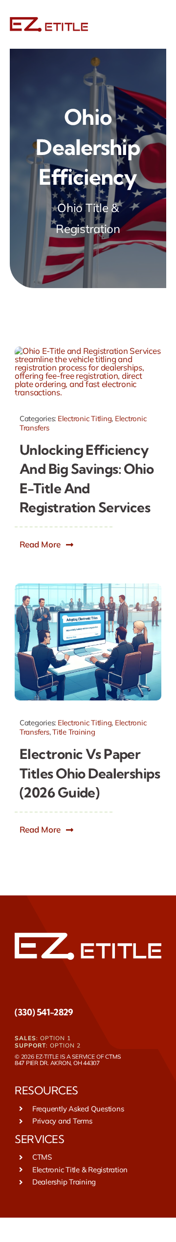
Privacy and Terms (62, 1121)
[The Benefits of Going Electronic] (88, 351)
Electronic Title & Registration (80, 1169)
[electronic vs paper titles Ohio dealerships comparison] (88, 587)
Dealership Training (64, 1181)
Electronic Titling (84, 418)
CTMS (112, 1056)
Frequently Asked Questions (78, 1108)
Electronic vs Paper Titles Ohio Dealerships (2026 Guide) (90, 772)
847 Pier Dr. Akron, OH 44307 (57, 1063)
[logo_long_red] (49, 21)
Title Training (73, 732)
